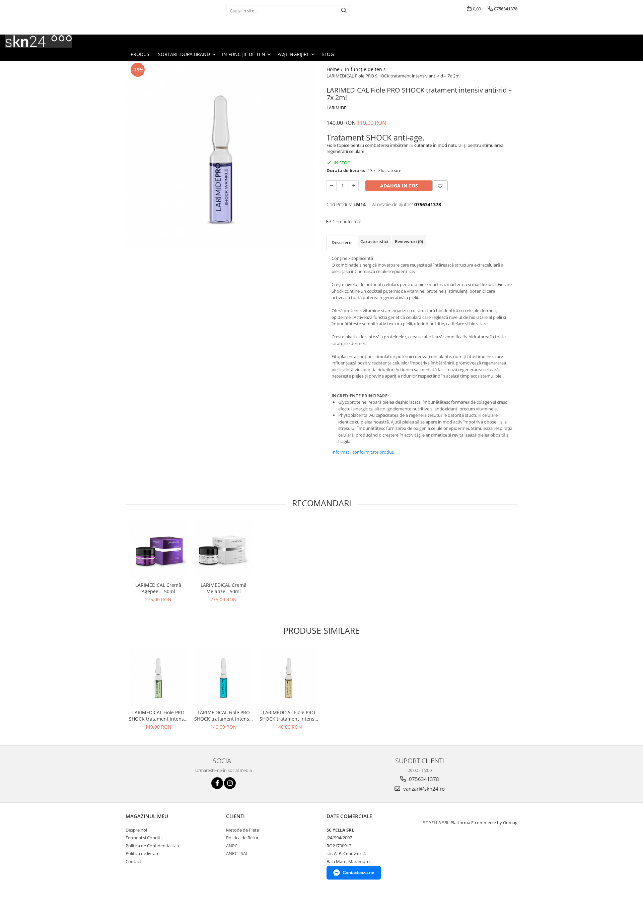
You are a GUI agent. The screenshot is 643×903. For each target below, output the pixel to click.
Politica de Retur (242, 838)
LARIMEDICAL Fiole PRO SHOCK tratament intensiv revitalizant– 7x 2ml (223, 715)
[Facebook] (217, 783)
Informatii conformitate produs (363, 452)
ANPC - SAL (237, 853)
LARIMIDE (336, 108)
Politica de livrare (142, 853)
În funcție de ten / (365, 69)
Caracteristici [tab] (374, 241)
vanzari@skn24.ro (423, 788)
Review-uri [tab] (409, 241)
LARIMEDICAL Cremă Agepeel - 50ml (158, 588)
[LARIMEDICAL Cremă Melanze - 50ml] (223, 549)
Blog (328, 54)
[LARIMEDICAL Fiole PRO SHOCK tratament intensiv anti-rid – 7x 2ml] (221, 155)
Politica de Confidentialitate (153, 846)
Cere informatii (347, 221)
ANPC (231, 846)
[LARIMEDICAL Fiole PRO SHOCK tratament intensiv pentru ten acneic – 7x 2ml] (158, 676)
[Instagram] (230, 783)
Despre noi (136, 830)
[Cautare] (344, 10)
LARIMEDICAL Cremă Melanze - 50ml (223, 588)
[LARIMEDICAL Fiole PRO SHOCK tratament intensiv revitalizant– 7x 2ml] (223, 676)
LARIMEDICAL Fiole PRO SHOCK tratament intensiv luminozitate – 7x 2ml (289, 715)
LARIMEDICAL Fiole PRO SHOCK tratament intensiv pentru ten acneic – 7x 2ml (158, 715)
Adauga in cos (399, 185)
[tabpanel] (221, 155)
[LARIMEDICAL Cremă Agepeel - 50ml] (158, 549)
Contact (133, 861)
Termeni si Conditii (144, 838)
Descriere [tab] (341, 242)
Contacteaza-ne (358, 872)
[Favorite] (440, 185)
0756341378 (423, 779)
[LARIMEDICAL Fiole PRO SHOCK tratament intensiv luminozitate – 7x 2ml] (289, 676)
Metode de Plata (242, 830)
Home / (335, 69)
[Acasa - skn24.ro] (38, 41)
